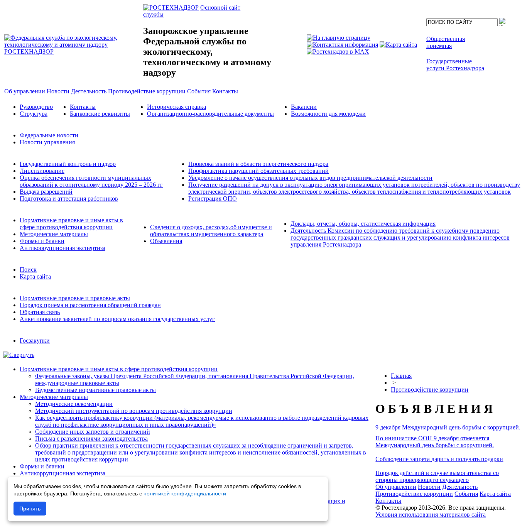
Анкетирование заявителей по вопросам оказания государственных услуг (117, 319)
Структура (33, 113)
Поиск (28, 269)
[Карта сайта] (398, 44)
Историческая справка (176, 106)
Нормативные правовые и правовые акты (75, 298)
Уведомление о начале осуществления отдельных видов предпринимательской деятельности (310, 177)
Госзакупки (35, 340)
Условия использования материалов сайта (430, 514)
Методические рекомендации (74, 404)
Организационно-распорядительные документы (210, 113)
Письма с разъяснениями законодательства (91, 438)
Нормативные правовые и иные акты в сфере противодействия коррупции (71, 223)
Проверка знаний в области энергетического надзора (258, 164)
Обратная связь (40, 312)
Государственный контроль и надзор (68, 164)
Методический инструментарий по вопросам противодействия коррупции (133, 410)
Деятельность (460, 486)
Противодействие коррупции (429, 389)
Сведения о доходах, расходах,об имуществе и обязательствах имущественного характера (211, 230)
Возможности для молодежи (328, 113)
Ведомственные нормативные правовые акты (95, 390)
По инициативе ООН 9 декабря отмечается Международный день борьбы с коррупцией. (434, 441)
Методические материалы (54, 234)
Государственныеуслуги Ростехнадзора (455, 64)
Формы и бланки (42, 241)
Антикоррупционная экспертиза (62, 248)
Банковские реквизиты (100, 113)
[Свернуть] (18, 355)
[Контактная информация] (342, 44)
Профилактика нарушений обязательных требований (258, 170)
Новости (429, 486)
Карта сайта (35, 276)
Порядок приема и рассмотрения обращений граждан (90, 305)
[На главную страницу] (338, 37)
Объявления (166, 241)
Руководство (36, 106)
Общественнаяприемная (445, 42)
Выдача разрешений (46, 191)
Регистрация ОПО (212, 198)
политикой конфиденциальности (185, 493)
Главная (401, 375)
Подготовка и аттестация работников (69, 198)
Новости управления (47, 142)
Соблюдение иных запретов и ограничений (92, 431)
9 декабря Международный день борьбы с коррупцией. (447, 427)
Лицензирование (42, 170)
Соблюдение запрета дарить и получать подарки (439, 459)
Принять (30, 508)
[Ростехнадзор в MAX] (338, 51)
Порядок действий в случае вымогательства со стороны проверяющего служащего (437, 476)
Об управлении (395, 486)
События (466, 493)
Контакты (83, 106)
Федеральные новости (49, 135)
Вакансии (304, 106)
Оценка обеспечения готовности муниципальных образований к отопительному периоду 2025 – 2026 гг (91, 181)
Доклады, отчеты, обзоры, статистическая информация (363, 223)
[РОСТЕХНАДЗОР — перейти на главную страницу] (73, 51)
